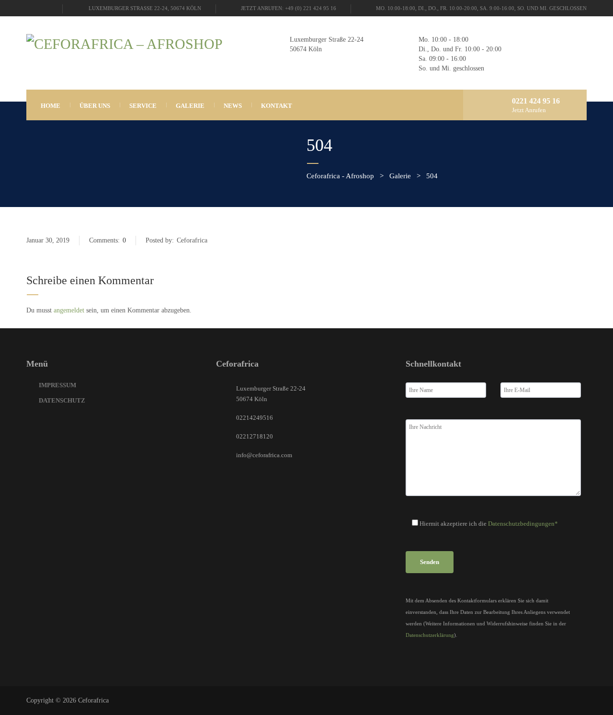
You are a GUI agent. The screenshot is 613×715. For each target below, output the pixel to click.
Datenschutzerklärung (430, 635)
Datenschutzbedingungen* (523, 523)
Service (143, 105)
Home (50, 105)
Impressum (57, 385)
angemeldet (69, 310)
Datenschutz (62, 400)
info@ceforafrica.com (264, 455)
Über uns (94, 105)
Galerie (190, 105)
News (233, 105)
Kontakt (276, 105)
